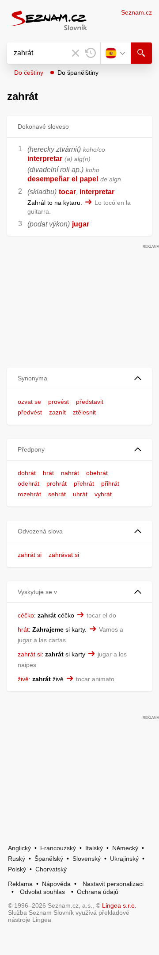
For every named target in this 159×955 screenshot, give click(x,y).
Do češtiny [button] (28, 72)
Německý (125, 847)
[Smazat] (75, 53)
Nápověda (56, 883)
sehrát (57, 494)
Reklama (20, 883)
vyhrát (103, 494)
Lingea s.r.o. (119, 905)
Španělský (48, 858)
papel (89, 179)
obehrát (97, 472)
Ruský (16, 858)
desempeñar (48, 179)
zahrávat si (64, 554)
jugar (80, 224)
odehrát (28, 483)
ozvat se (29, 401)
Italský (94, 847)
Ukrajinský (124, 858)
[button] (79, 378)
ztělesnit (84, 412)
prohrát (56, 483)
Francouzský (58, 847)
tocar (67, 192)
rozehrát (29, 494)
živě (23, 679)
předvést (30, 412)
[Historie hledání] (90, 53)
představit (89, 401)
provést (58, 401)
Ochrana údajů (97, 891)
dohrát (27, 472)
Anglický (19, 847)
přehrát (84, 483)
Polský (17, 869)
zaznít (57, 412)
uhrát (80, 494)
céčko (26, 615)
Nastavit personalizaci (113, 883)
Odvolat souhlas (42, 891)
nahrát (70, 472)
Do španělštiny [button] (77, 72)
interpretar (44, 158)
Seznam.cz (136, 12)
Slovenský (86, 858)
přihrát (110, 483)
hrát (48, 472)
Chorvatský (51, 869)
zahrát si (30, 554)
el (74, 179)
